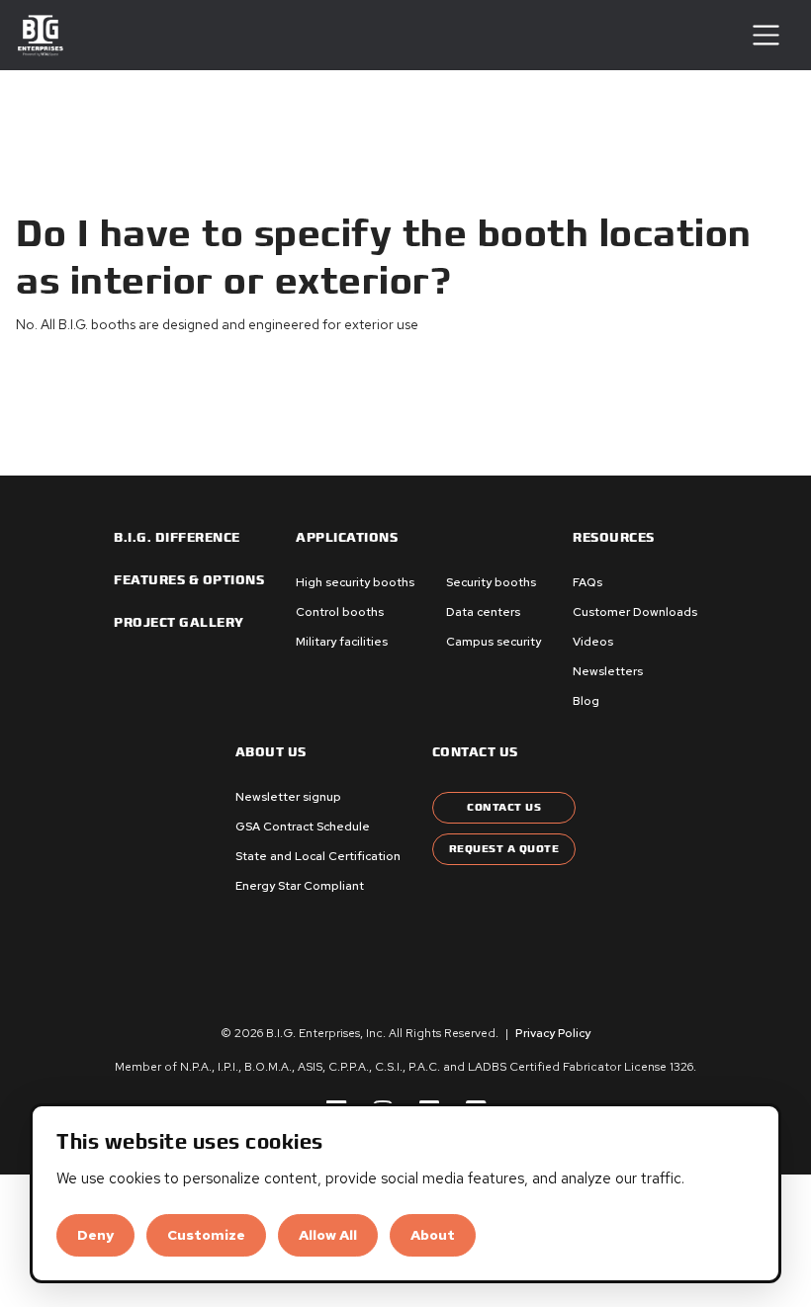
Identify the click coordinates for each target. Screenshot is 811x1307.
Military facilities (342, 642)
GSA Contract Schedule (302, 826)
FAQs (587, 582)
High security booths (355, 582)
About (432, 1235)
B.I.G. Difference (177, 538)
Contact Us (504, 807)
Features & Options (189, 580)
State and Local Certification (318, 856)
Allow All (328, 1235)
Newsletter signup (288, 797)
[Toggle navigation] (766, 35)
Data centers (483, 612)
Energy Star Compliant (299, 886)
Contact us (475, 752)
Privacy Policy (552, 1033)
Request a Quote (504, 848)
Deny (95, 1235)
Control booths (340, 612)
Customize (206, 1235)
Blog (586, 701)
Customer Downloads (635, 612)
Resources (614, 538)
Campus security (493, 642)
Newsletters (608, 671)
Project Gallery (179, 623)
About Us (271, 752)
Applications (347, 538)
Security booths (491, 582)
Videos (593, 642)
